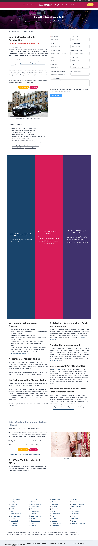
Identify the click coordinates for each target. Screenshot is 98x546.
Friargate (33, 525)
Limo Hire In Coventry (78, 523)
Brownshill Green (15, 516)
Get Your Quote (56, 95)
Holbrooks (55, 504)
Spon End (54, 518)
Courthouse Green (36, 504)
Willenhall (75, 516)
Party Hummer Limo (58, 369)
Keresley (54, 506)
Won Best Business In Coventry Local (63, 409)
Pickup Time (74, 57)
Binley (12, 511)
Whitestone (75, 511)
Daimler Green (35, 506)
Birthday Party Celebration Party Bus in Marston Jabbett (28, 136)
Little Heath (55, 509)
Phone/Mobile (76, 43)
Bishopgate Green (16, 513)
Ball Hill (13, 506)
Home (24, 5)
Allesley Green (15, 504)
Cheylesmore (14, 525)
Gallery (62, 5)
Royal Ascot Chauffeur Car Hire (20, 353)
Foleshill (33, 523)
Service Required (75, 71)
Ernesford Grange (36, 516)
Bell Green (14, 509)
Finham (33, 518)
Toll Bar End (75, 502)
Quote (90, 5)
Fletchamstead (35, 521)
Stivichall (54, 521)
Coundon (33, 502)
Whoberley (75, 513)
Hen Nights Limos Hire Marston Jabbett (23, 134)
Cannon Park (14, 521)
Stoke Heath (55, 525)
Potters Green (56, 513)
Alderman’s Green (16, 499)
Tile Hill (74, 499)
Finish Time (53, 64)
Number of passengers (58, 71)
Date (52, 57)
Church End (34, 499)
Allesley (13, 502)
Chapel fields (14, 523)
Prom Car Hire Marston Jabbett (21, 138)
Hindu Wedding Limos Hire (32, 454)
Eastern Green (35, 511)
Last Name (75, 36)
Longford (54, 511)
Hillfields (54, 502)
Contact (73, 5)
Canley (13, 518)
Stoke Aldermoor (56, 523)
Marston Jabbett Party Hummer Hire (22, 140)
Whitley (74, 509)
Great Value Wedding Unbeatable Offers (24, 148)
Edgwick (33, 513)
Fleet (28, 5)
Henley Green (56, 499)
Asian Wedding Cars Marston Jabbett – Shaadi (25, 146)
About (68, 5)
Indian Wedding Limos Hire (16, 454)
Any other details (55, 78)
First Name (54, 36)
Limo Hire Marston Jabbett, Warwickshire (24, 128)
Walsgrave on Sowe (78, 504)
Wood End (75, 518)
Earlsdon (33, 509)
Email (53, 43)
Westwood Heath (77, 506)
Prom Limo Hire (54, 360)
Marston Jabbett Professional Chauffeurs (24, 130)
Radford (54, 516)
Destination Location (76, 50)
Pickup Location (56, 50)
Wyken (74, 521)
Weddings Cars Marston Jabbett (21, 132)
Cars (73, 64)
